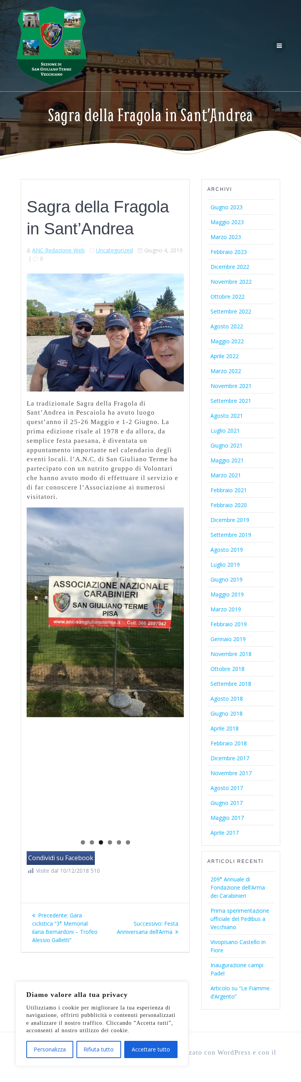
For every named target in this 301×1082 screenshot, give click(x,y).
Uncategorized (114, 250)
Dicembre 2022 (229, 266)
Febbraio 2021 (228, 490)
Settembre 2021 (230, 400)
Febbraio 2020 (228, 505)
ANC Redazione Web (58, 250)
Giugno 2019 (226, 579)
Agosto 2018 (226, 698)
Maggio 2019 (227, 594)
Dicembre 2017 (229, 758)
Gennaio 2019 (228, 639)
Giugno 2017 (226, 803)
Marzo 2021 (225, 475)
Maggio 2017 (227, 817)
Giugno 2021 (226, 445)
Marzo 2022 (225, 371)
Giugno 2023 (226, 207)
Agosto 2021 (226, 415)
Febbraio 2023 (228, 252)
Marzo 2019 (225, 609)
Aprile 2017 (224, 832)
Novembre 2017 (231, 773)
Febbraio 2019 (228, 624)
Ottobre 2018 (227, 668)
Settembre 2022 (230, 311)
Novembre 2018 (231, 654)
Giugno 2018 (226, 713)
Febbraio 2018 (228, 743)
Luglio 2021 (225, 430)
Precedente (36, 669)
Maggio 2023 (227, 222)
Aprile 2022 (224, 356)
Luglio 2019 (225, 564)
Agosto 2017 (226, 788)
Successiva (174, 669)
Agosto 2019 (226, 549)
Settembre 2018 (230, 683)
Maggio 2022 (227, 341)
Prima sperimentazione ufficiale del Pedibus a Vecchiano (239, 919)
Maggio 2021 (227, 460)
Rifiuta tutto (98, 1049)
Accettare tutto (151, 1049)
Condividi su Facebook (60, 858)
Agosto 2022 (226, 326)
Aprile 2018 (224, 728)
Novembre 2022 (231, 281)
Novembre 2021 (231, 386)
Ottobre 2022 (227, 296)
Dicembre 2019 (229, 520)
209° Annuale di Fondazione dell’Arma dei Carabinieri (237, 887)
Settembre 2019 (230, 534)
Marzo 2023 (225, 237)
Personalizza (50, 1049)
